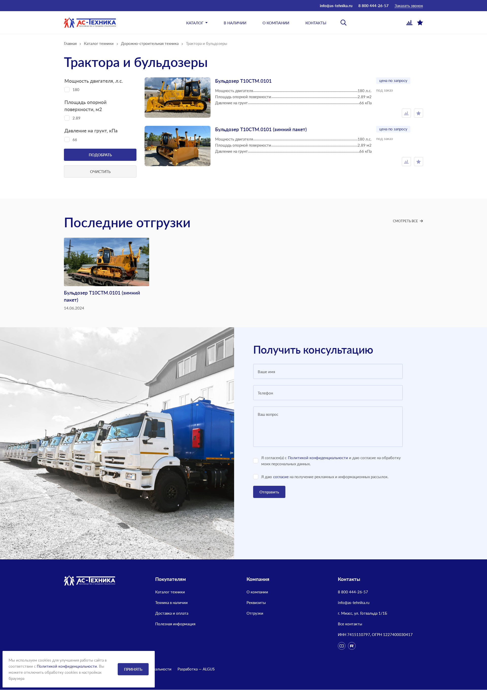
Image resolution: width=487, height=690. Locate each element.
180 (76, 89)
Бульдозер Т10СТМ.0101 (243, 81)
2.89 (76, 118)
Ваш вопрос (268, 414)
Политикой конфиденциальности (318, 457)
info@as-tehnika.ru (336, 5)
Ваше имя (266, 371)
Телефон (265, 393)
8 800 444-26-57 (373, 5)
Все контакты (350, 624)
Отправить (269, 492)
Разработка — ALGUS (196, 669)
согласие (281, 476)
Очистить (100, 171)
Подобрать (100, 154)
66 (75, 139)
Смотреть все (405, 221)
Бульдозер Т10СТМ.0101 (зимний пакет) (261, 129)
